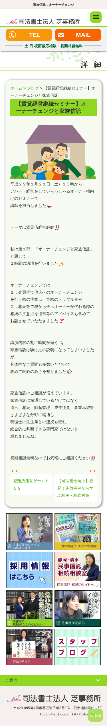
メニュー (96, 17)
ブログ (33, 88)
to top (95, 715)
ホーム (16, 88)
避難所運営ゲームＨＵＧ (31, 484)
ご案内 (11, 680)
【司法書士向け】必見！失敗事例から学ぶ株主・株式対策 (75, 487)
